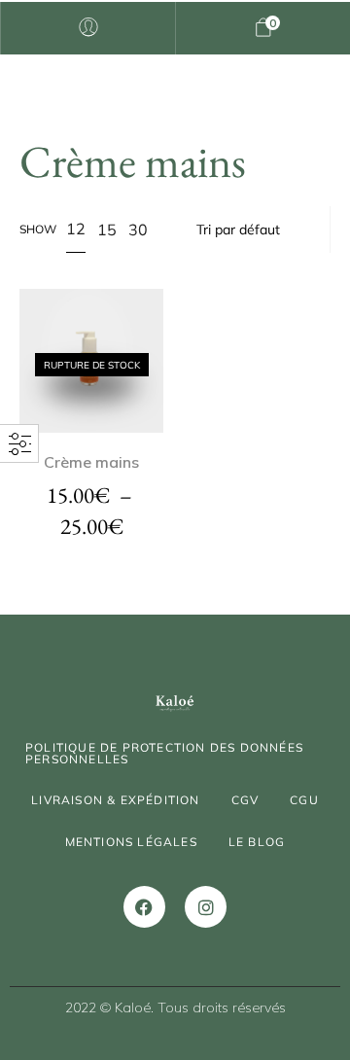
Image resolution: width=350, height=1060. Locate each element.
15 (107, 229)
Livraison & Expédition (115, 800)
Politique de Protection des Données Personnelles (164, 753)
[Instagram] (206, 907)
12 (76, 228)
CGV (245, 800)
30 (138, 229)
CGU (304, 800)
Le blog (256, 841)
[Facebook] (144, 907)
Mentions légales (131, 841)
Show (37, 229)
